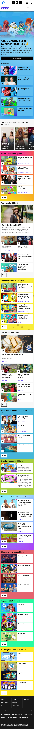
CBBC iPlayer (4, 702)
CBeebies (14, 702)
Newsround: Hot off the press (12, 497)
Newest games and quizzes (11, 154)
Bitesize (14, 699)
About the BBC (13, 711)
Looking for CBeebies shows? (12, 650)
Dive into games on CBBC (11, 461)
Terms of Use (4, 711)
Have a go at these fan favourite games (16, 410)
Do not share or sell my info (8, 721)
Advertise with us (23, 717)
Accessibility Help (5, 714)
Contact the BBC (28, 714)
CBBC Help (26, 699)
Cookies (31, 711)
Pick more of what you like (11, 552)
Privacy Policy (23, 711)
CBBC (2, 699)
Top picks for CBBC (8, 203)
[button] (27, 2)
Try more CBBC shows (10, 601)
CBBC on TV (15, 706)
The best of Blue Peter (10, 332)
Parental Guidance (17, 714)
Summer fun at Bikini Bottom (12, 280)
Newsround (4, 706)
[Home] (5, 8)
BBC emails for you (12, 717)
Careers (3, 717)
